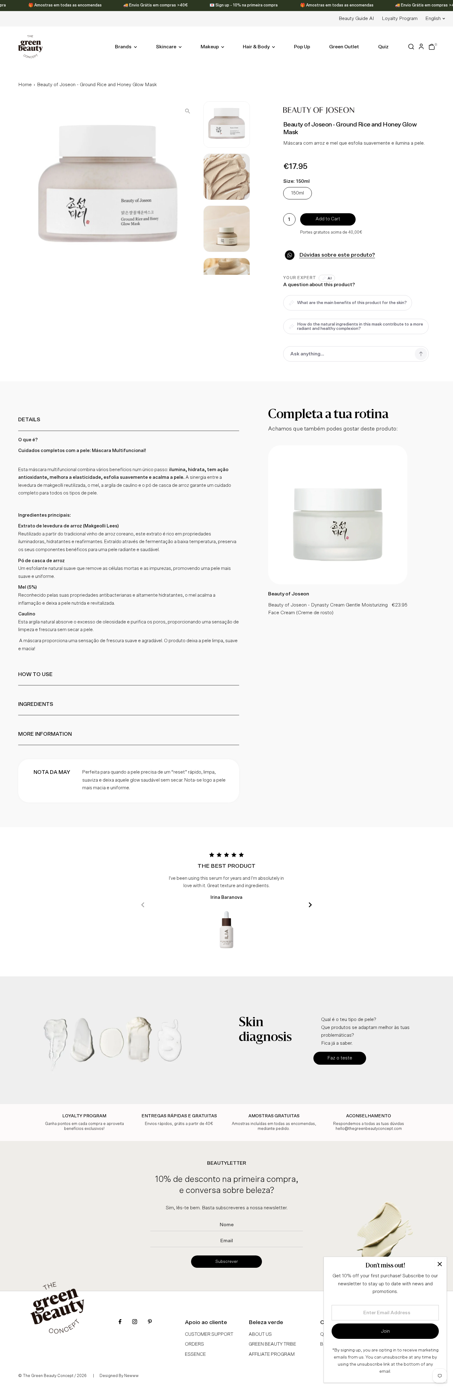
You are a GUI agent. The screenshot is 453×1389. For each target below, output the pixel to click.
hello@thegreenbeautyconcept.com (369, 1129)
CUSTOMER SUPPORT (209, 1334)
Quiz (383, 46)
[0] (432, 47)
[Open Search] (411, 47)
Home (25, 84)
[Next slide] (310, 905)
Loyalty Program (400, 18)
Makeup (210, 46)
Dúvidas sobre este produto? (337, 255)
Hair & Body (257, 46)
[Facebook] (120, 1322)
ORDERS (194, 1344)
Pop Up (302, 46)
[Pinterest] (149, 1322)
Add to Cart (328, 219)
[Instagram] (135, 1322)
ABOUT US (260, 1334)
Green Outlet (344, 46)
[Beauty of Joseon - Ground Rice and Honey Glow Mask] (337, 582)
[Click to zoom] (187, 111)
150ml (297, 192)
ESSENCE (195, 1354)
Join (385, 1331)
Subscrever (226, 1261)
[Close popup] (439, 1264)
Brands (124, 46)
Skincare (166, 46)
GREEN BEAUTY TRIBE (272, 1344)
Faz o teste (339, 1057)
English (433, 18)
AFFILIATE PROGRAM (272, 1354)
